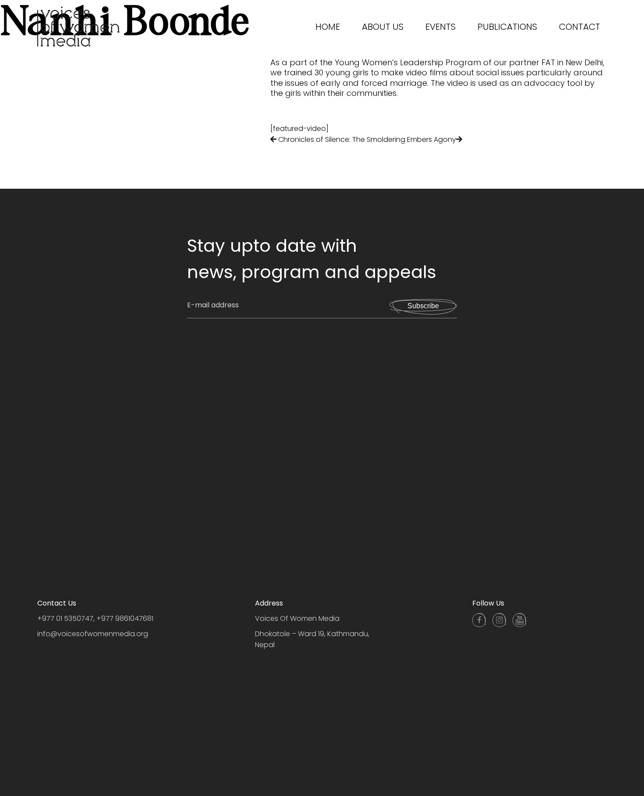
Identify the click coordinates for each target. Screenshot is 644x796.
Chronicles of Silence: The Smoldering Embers (355, 139)
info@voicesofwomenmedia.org (92, 634)
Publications (507, 27)
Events (440, 27)
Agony (445, 139)
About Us (382, 27)
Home (327, 27)
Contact (579, 27)
